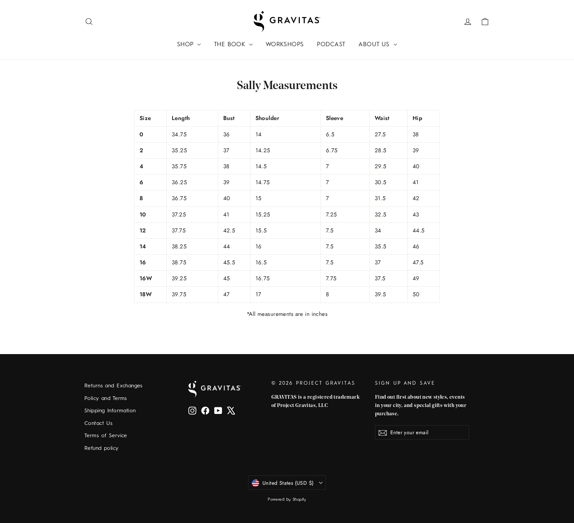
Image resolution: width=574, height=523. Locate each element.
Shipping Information (110, 411)
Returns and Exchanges (113, 386)
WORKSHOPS (285, 45)
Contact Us (98, 423)
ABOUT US (375, 45)
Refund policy (101, 448)
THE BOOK (230, 45)
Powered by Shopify (287, 500)
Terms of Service (105, 436)
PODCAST (331, 45)
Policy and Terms (105, 398)
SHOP (186, 45)
